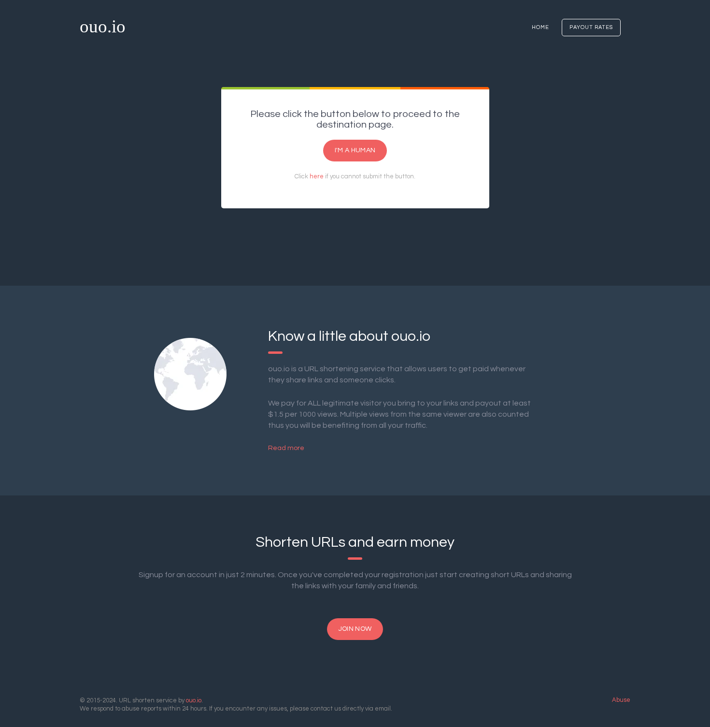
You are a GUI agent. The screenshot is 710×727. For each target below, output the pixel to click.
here (317, 176)
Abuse (621, 700)
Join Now (355, 628)
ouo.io (103, 26)
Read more (286, 448)
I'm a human (355, 150)
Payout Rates (591, 27)
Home (540, 27)
